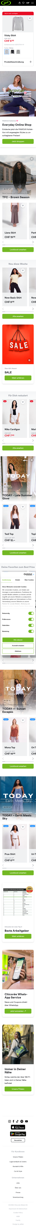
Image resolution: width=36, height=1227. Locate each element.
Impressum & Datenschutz (18, 1209)
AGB (18, 1216)
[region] (18, 177)
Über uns (18, 1188)
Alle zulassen (18, 640)
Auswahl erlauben (18, 645)
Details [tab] (17, 580)
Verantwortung (18, 1197)
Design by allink (18, 1224)
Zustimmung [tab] (6, 580)
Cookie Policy (18, 1213)
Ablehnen (18, 651)
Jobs (18, 1183)
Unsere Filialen (18, 1157)
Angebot (6, 506)
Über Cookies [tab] (29, 580)
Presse (18, 1192)
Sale (5, 401)
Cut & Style (18, 1171)
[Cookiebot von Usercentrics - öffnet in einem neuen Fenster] (25, 574)
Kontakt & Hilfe (18, 1166)
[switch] (31, 619)
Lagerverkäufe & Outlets (18, 1162)
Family (18, 1220)
